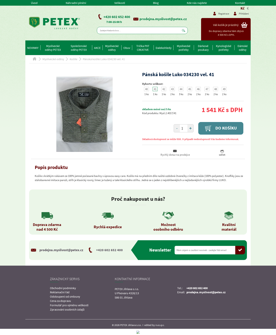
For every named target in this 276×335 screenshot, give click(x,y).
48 (215, 89)
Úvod (34, 3)
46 (198, 89)
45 (189, 89)
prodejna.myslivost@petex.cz (163, 19)
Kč (242, 8)
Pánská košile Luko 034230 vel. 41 (104, 59)
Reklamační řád (59, 292)
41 (155, 89)
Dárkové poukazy (203, 48)
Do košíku (225, 128)
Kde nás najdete (197, 3)
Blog (156, 3)
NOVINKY (32, 48)
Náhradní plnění (76, 3)
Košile (73, 59)
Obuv (126, 48)
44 (181, 89)
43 (172, 89)
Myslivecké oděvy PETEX (53, 48)
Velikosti (119, 3)
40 (146, 89)
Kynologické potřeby (223, 48)
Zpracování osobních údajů (67, 309)
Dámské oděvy (243, 48)
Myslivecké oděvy (112, 48)
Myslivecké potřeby (183, 48)
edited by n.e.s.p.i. (154, 325)
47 (207, 89)
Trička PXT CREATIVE (142, 48)
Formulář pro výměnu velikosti (69, 305)
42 (163, 89)
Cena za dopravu (60, 301)
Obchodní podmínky (63, 288)
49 (224, 89)
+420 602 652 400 (116, 16)
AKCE (97, 48)
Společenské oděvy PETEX (79, 48)
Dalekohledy (163, 48)
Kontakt (240, 3)
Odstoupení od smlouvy (65, 296)
